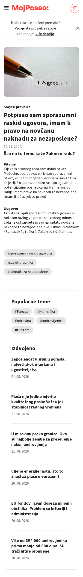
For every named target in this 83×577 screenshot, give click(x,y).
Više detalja (45, 33)
